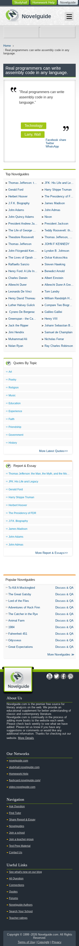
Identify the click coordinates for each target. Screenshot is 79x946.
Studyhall (20, 2)
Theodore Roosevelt (21, 237)
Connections (16, 885)
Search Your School (21, 911)
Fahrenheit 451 (17, 633)
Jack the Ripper (18, 325)
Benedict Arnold (55, 271)
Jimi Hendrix (16, 332)
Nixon (48, 216)
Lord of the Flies (18, 600)
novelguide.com (18, 760)
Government (16, 434)
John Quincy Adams (21, 216)
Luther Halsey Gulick (21, 305)
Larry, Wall (33, 134)
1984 (11, 627)
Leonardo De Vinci (20, 291)
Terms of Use (26, 942)
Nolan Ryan (15, 345)
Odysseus (14, 640)
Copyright (43, 942)
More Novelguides (58, 654)
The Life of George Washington (24, 230)
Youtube (49, 676)
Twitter (50, 143)
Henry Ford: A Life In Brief (24, 271)
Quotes (13, 891)
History (13, 442)
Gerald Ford (15, 189)
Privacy (56, 942)
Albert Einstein (54, 278)
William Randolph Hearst (60, 298)
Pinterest (70, 676)
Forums (13, 898)
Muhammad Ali (17, 339)
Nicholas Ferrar (54, 339)
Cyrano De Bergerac (21, 312)
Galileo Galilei (53, 312)
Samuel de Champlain (58, 332)
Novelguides (16, 826)
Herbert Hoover (17, 196)
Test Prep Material (20, 845)
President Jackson (56, 223)
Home (7, 45)
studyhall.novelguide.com (24, 767)
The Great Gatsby (19, 594)
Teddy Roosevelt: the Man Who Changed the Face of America (60, 230)
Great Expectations (20, 646)
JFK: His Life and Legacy (60, 182)
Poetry (12, 379)
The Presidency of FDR (59, 196)
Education (15, 403)
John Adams (16, 210)
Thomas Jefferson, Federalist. (60, 237)
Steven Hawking (55, 264)
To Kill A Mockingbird (21, 587)
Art (10, 371)
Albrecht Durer (17, 284)
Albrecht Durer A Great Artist (60, 284)
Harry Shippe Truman (58, 189)
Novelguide (68, 2)
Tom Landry (52, 291)
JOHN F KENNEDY (57, 244)
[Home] (26, 15)
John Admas (52, 210)
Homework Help (43, 2)
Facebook (63, 676)
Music (12, 395)
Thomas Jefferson (19, 244)
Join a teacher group (21, 839)
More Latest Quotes (51, 451)
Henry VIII (51, 318)
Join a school (17, 832)
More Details (26, 738)
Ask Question (17, 806)
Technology (34, 126)
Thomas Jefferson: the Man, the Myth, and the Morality (24, 182)
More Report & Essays (49, 552)
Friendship (15, 427)
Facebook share (56, 140)
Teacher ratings (18, 917)
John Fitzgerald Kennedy (24, 250)
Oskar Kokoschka (56, 257)
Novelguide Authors (20, 904)
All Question (16, 878)
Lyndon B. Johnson (57, 250)
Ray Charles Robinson (59, 345)
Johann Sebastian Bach (60, 325)
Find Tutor (15, 813)
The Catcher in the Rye (23, 614)
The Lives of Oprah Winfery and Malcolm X (24, 257)
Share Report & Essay (22, 819)
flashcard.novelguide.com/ (24, 780)
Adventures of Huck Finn (24, 607)
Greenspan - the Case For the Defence (24, 318)
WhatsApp (52, 146)
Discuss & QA (64, 587)
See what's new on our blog (25, 871)
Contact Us (15, 852)
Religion (14, 387)
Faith (11, 419)
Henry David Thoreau (21, 298)
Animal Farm (16, 620)
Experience (15, 411)
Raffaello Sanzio (18, 264)
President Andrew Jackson (24, 223)
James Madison (55, 203)
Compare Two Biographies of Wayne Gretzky (60, 305)
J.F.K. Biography (19, 203)
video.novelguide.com (22, 786)
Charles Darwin (17, 278)
